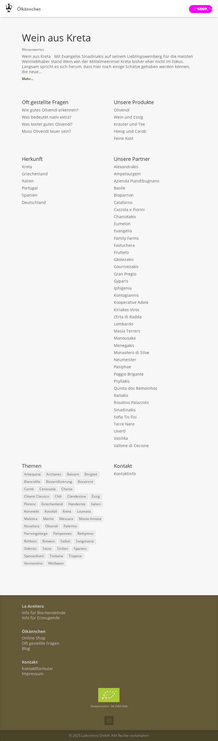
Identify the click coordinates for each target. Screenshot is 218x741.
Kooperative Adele (131, 302)
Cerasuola (47, 489)
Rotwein (48, 541)
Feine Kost (123, 138)
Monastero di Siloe (131, 352)
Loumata (84, 511)
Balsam (73, 474)
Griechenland (35, 173)
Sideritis (30, 548)
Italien (28, 181)
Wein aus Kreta (56, 37)
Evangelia (123, 230)
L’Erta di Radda (128, 316)
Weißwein (56, 563)
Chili (58, 496)
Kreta (27, 166)
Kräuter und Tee (129, 124)
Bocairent (85, 481)
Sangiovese (85, 541)
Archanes (53, 474)
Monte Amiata (90, 518)
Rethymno (85, 533)
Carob (29, 489)
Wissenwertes (33, 49)
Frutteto (121, 252)
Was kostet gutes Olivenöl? (47, 124)
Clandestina (76, 496)
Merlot (48, 518)
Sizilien (62, 548)
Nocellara (31, 526)
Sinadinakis (125, 409)
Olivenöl (121, 110)
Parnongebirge (36, 533)
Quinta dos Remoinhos (135, 388)
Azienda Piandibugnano (136, 181)
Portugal (30, 188)
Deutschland (34, 202)
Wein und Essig (128, 117)
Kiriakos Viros (126, 309)
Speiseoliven (34, 555)
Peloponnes (62, 533)
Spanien (29, 195)
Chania (66, 489)
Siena (47, 548)
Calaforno (123, 202)
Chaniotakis (125, 216)
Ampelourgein (127, 173)
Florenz (30, 504)
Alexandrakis (126, 166)
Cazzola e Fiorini (129, 209)
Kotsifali (51, 511)
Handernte (76, 504)
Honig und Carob (130, 131)
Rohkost (30, 541)
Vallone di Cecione (131, 445)
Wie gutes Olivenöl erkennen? (50, 110)
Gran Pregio (125, 274)
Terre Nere (124, 424)
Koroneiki (31, 511)
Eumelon (122, 223)
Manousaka (125, 338)
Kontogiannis (126, 295)
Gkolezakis (124, 259)
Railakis (121, 395)
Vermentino (33, 563)
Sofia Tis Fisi (125, 417)
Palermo (70, 526)
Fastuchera (124, 245)
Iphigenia (123, 288)
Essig (96, 496)
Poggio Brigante (129, 374)
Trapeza (75, 555)
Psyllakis (122, 381)
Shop (202, 9)
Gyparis (121, 281)
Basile (119, 188)
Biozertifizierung (59, 481)
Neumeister (125, 359)
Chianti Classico (36, 496)
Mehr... (27, 78)
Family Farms (126, 238)
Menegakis (124, 345)
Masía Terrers (127, 331)
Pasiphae (122, 366)
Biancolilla (32, 481)
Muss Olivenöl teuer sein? (46, 131)
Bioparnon (124, 195)
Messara (66, 518)
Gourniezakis (126, 266)
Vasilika (121, 438)
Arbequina (32, 474)
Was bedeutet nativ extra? (46, 117)
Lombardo (123, 324)
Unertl (120, 431)
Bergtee (91, 474)
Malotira (30, 518)
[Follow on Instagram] (109, 720)
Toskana (56, 555)
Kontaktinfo (125, 473)
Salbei (65, 541)
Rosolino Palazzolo (131, 402)
